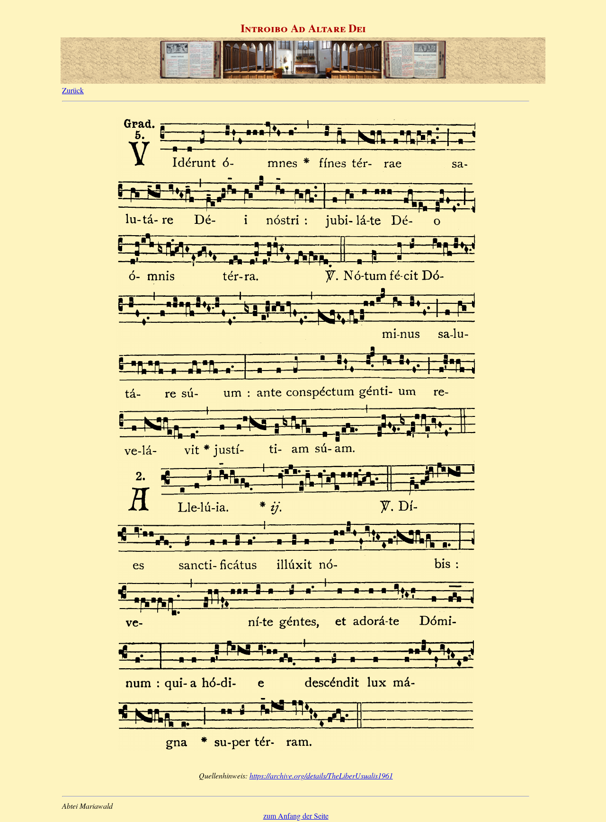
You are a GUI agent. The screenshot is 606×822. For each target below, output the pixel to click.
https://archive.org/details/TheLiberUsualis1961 (321, 775)
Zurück (73, 90)
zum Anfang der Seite (296, 816)
